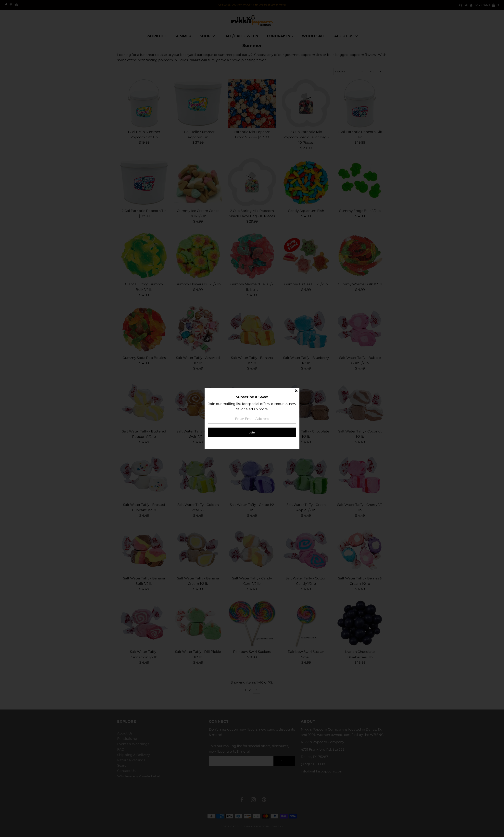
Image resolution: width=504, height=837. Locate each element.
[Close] (296, 391)
